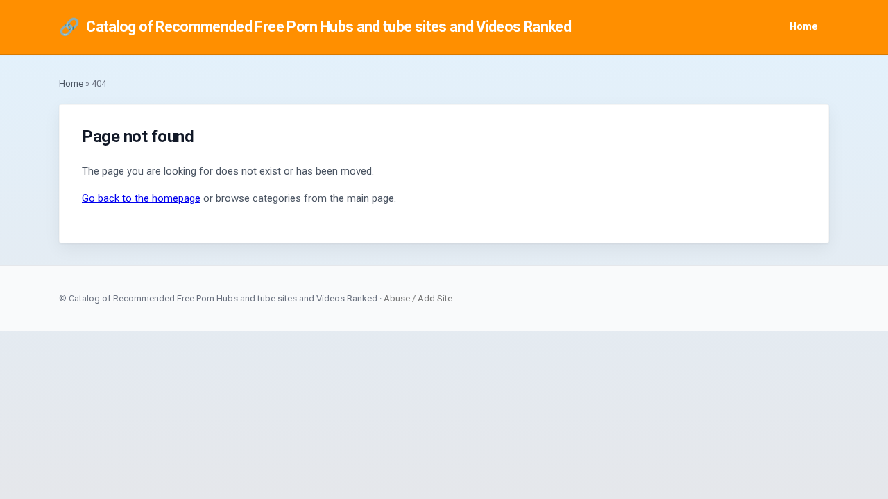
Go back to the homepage (141, 198)
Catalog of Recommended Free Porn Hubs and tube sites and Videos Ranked (315, 27)
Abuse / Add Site (418, 298)
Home (803, 27)
